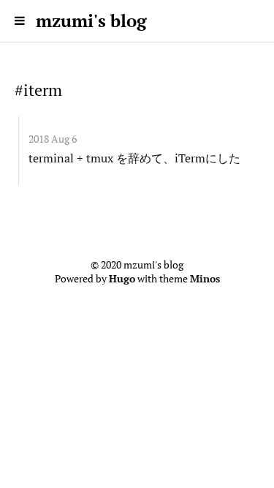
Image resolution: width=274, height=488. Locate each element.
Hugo (122, 278)
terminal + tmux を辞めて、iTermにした (134, 158)
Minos (205, 278)
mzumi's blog (91, 20)
